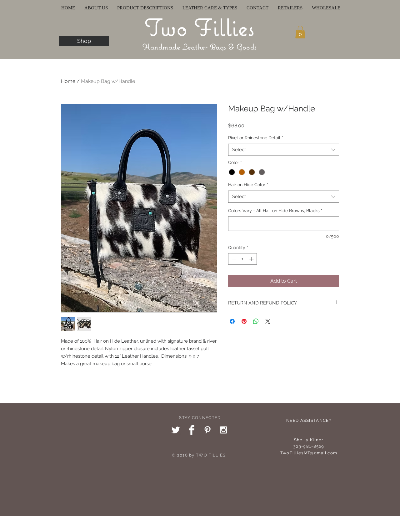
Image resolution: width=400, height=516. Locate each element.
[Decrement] (233, 258)
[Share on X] (268, 321)
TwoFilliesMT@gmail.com (309, 453)
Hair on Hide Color (248, 184)
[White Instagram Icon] (223, 430)
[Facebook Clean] (192, 430)
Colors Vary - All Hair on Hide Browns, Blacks (275, 210)
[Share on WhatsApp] (256, 321)
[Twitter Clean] (176, 430)
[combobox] (283, 150)
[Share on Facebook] (232, 321)
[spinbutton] (242, 258)
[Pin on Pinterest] (244, 321)
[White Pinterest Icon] (207, 430)
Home (68, 81)
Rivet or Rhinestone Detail (255, 137)
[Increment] (252, 258)
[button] (300, 32)
